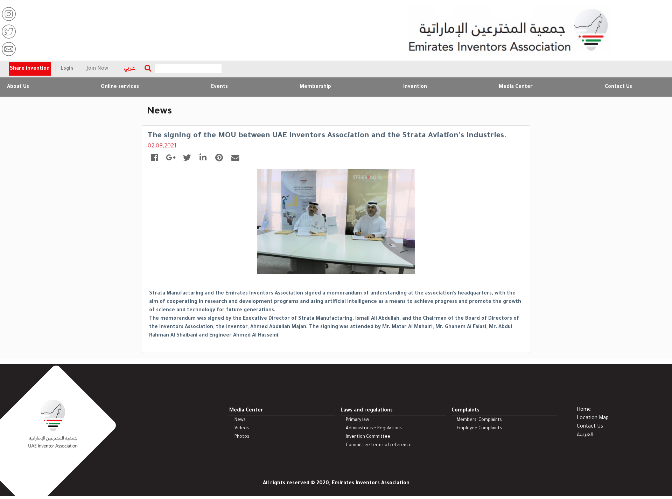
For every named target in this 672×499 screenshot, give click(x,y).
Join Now (97, 69)
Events (219, 87)
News (240, 420)
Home (584, 410)
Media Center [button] (516, 87)
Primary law (357, 420)
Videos (241, 428)
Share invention (30, 69)
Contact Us (618, 87)
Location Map (593, 418)
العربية (585, 435)
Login (67, 69)
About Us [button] (18, 87)
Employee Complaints (479, 428)
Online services (120, 87)
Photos (241, 437)
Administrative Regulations (374, 428)
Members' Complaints (479, 420)
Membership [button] (315, 87)
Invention (415, 87)
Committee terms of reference (379, 445)
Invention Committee (368, 437)
